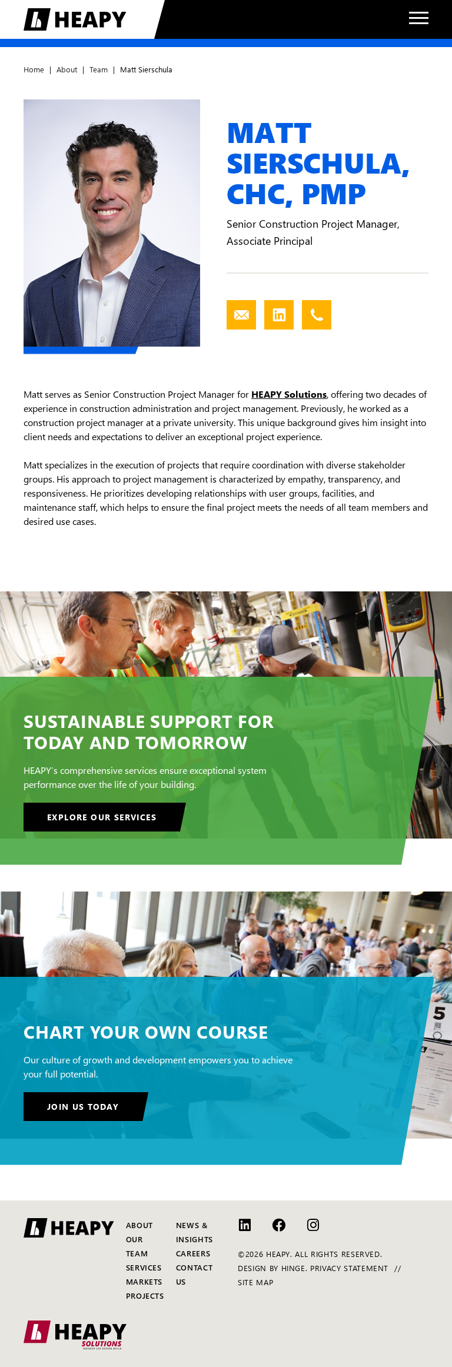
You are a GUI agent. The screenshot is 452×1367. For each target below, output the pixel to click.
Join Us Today (83, 1106)
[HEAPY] (94, 19)
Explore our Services (102, 817)
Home (34, 68)
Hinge (293, 1267)
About (66, 68)
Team (98, 68)
